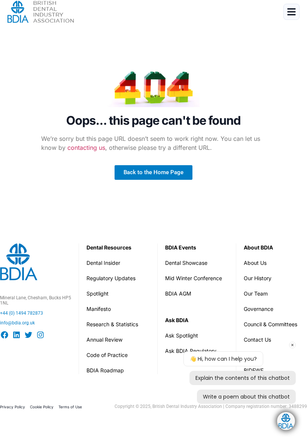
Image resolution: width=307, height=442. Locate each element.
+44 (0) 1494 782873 (21, 313)
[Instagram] (40, 334)
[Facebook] (4, 334)
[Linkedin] (16, 334)
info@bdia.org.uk (17, 323)
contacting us (86, 147)
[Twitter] (28, 334)
